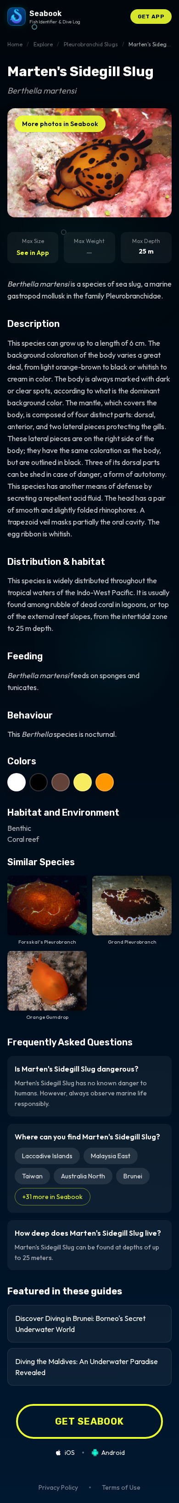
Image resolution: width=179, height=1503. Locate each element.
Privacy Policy (58, 1487)
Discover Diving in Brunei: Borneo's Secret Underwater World (80, 1324)
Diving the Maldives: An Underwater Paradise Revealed (86, 1367)
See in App (33, 253)
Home (14, 44)
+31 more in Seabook (52, 1197)
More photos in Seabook (60, 124)
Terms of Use (121, 1487)
